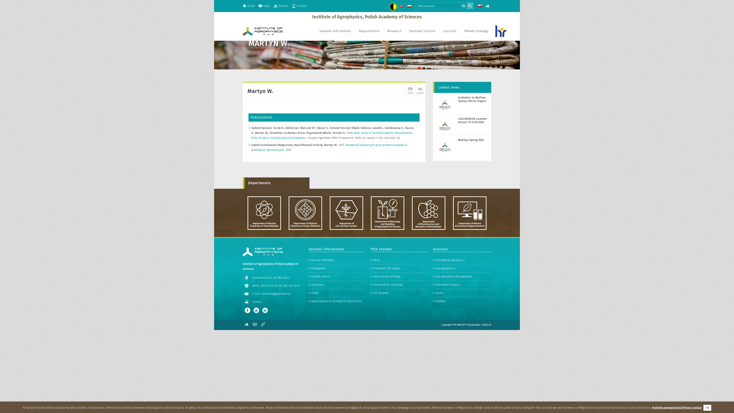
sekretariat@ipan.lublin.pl (276, 293)
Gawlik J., (379, 128)
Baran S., (323, 128)
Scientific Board (320, 276)
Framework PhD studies (386, 268)
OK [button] (707, 407)
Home (251, 6)
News (266, 6)
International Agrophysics (450, 260)
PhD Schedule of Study (386, 276)
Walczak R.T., (308, 128)
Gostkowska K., (395, 128)
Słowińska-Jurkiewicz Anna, (288, 133)
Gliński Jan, (292, 128)
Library (439, 293)
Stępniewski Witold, (319, 133)
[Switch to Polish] (410, 7)
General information (322, 260)
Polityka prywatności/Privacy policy (677, 407)
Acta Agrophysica (445, 268)
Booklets (440, 301)
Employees (317, 284)
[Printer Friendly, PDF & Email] (410, 91)
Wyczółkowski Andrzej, (309, 145)
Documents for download (388, 284)
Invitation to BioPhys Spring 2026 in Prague (472, 99)
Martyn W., (262, 133)
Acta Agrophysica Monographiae (454, 276)
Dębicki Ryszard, (262, 128)
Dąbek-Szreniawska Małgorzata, (272, 145)
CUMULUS (486, 325)
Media (314, 293)
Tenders (283, 6)
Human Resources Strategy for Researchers (336, 301)
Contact (301, 6)
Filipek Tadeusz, (362, 128)
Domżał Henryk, (340, 128)
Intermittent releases (447, 284)
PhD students (381, 293)
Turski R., (279, 128)
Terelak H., (339, 133)
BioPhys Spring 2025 (471, 140)
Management (318, 268)
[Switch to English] (402, 7)
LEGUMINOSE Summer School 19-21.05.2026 (472, 120)
